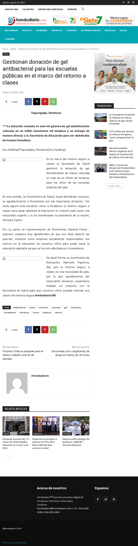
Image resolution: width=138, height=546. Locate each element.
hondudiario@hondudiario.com (54, 508)
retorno (58, 312)
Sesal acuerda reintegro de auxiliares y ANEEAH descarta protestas (75, 442)
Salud (13, 48)
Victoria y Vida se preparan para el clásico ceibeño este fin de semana (23, 355)
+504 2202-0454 (51, 512)
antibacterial (19, 307)
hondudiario (10, 312)
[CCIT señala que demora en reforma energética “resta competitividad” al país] (101, 134)
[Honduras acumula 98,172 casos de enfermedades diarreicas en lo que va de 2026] (16, 425)
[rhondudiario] (16, 383)
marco (36, 312)
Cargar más (114, 186)
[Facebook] (123, 3)
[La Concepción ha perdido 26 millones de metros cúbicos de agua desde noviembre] (101, 117)
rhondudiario (40, 375)
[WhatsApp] (53, 101)
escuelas (56, 307)
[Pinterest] (45, 101)
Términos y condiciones (15, 542)
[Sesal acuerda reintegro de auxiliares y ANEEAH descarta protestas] (75, 425)
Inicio (5, 48)
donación (43, 307)
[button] (83, 9)
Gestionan (76, 307)
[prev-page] (5, 456)
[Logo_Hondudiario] (27, 21)
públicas (47, 312)
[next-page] (10, 456)
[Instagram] (128, 3)
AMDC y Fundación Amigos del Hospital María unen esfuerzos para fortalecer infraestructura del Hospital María (122, 171)
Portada (67, 434)
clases (32, 307)
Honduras (24, 312)
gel (65, 307)
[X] (133, 3)
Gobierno (37, 434)
